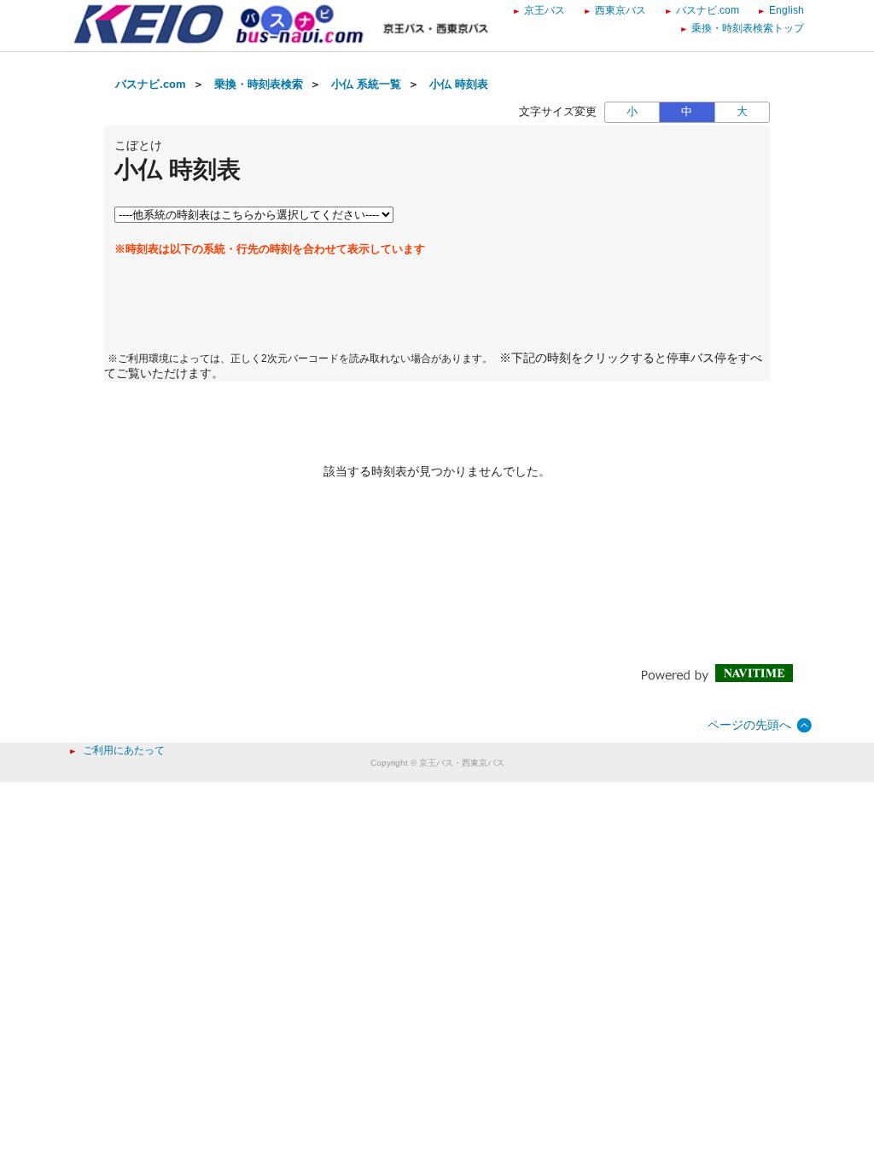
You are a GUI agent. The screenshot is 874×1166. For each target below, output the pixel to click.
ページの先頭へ (749, 725)
